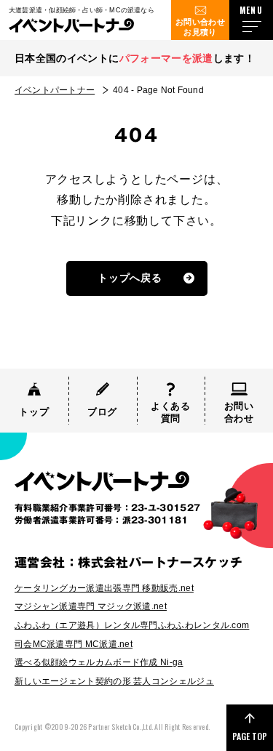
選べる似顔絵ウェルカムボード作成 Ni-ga (99, 662)
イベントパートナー (55, 90)
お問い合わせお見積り (200, 26)
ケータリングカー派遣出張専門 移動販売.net (104, 588)
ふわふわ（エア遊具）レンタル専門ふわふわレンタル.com (132, 625)
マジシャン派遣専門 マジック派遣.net (91, 606)
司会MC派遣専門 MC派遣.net (73, 644)
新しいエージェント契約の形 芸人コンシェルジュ (114, 681)
